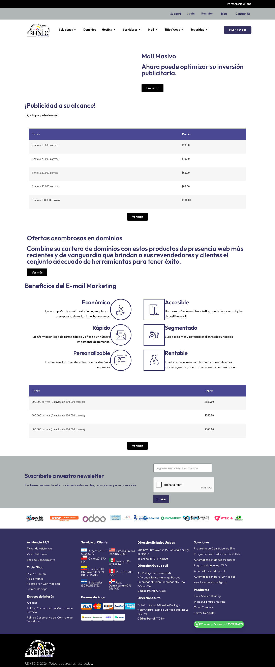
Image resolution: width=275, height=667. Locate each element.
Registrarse (35, 578)
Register (207, 13)
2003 (164, 559)
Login (191, 13)
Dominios (89, 29)
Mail (151, 29)
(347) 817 (155, 559)
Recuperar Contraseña (43, 583)
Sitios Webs (172, 29)
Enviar (161, 499)
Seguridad (197, 29)
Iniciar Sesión (36, 573)
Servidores (130, 29)
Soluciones (66, 29)
